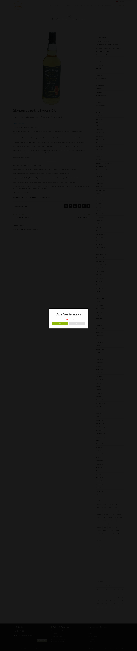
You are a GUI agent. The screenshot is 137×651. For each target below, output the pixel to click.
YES (60, 323)
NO (77, 323)
